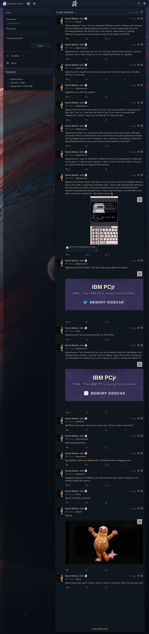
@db (81, 18)
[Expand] (141, 18)
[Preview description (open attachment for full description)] (139, 199)
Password (10, 29)
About (13, 63)
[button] (67, 38)
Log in (41, 46)
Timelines (15, 56)
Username (11, 19)
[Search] (139, 3)
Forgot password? (14, 38)
